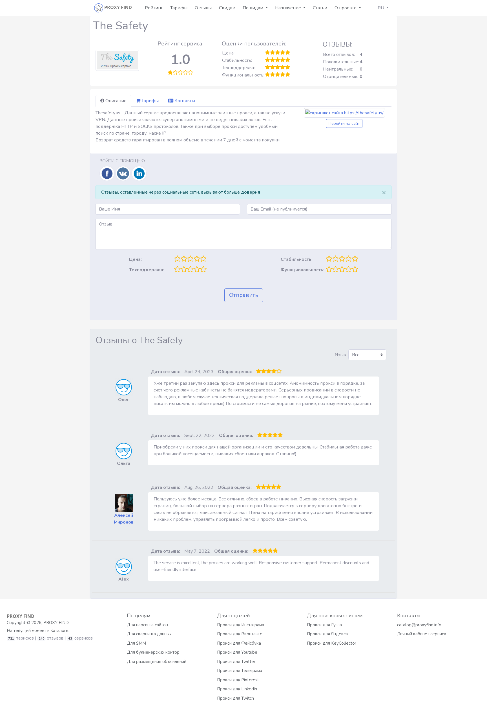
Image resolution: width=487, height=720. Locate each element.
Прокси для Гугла (324, 625)
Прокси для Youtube (237, 652)
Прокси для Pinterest (238, 680)
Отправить (243, 295)
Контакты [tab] (184, 101)
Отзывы (203, 8)
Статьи (320, 8)
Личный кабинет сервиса (421, 634)
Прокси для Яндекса (327, 634)
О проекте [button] (346, 8)
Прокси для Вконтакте (239, 634)
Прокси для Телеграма (239, 670)
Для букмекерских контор (153, 652)
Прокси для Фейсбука (239, 643)
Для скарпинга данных (149, 634)
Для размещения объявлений (156, 661)
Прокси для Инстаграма (240, 625)
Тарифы (178, 8)
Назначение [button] (288, 8)
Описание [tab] (115, 101)
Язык (340, 355)
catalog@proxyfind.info (419, 625)
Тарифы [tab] (149, 101)
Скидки (227, 8)
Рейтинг (154, 8)
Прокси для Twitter (236, 661)
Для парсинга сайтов (147, 625)
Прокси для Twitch (235, 698)
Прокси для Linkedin (237, 689)
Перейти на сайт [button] (344, 123)
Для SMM (136, 643)
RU (381, 8)
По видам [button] (253, 8)
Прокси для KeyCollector (331, 643)
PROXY (20, 616)
